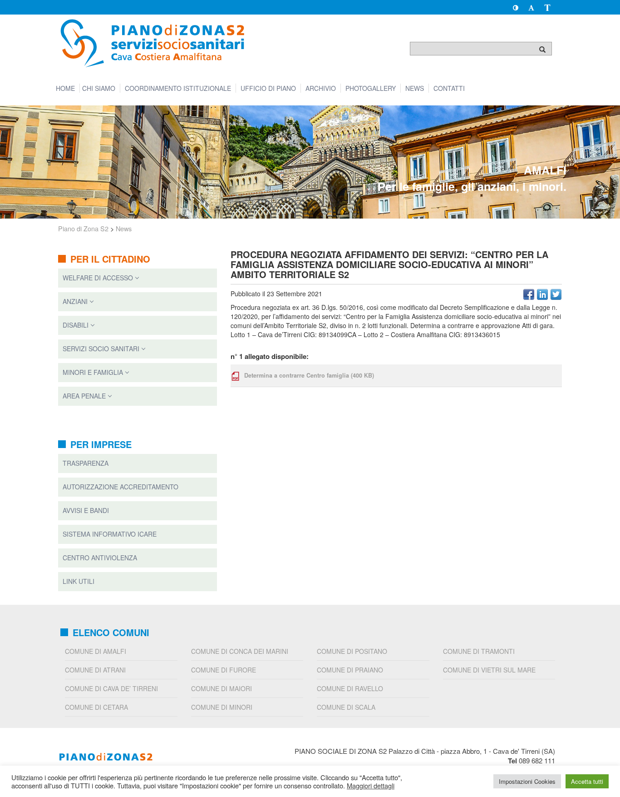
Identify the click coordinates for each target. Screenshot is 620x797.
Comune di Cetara (96, 707)
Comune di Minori (221, 707)
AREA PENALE (84, 395)
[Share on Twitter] (556, 294)
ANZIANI (75, 301)
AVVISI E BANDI (86, 510)
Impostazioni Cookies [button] (527, 781)
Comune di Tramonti (479, 651)
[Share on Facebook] (528, 294)
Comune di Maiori (221, 688)
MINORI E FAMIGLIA (93, 372)
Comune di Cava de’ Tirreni (111, 688)
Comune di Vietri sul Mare (489, 669)
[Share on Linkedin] (542, 294)
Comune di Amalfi (95, 651)
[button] (515, 7)
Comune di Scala (346, 707)
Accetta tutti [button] (587, 781)
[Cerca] (542, 49)
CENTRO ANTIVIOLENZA (100, 557)
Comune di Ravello (350, 688)
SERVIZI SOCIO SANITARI (101, 348)
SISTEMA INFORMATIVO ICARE (110, 533)
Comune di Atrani (95, 669)
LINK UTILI (78, 581)
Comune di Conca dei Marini (239, 651)
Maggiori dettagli (370, 786)
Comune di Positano (352, 651)
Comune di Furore (223, 669)
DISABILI (76, 324)
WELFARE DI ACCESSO (98, 277)
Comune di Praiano (350, 669)
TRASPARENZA (85, 463)
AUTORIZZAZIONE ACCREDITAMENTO (120, 486)
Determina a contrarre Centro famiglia (309, 375)
